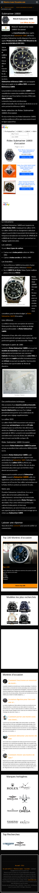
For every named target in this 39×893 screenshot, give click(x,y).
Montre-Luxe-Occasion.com (14, 2)
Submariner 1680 (20, 35)
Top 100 (6, 567)
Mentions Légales (18, 868)
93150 (29, 267)
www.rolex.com (32, 879)
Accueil (17, 865)
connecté (16, 526)
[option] (20, 565)
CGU (22, 865)
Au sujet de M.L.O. (8, 868)
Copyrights (27, 868)
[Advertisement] (19, 649)
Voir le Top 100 (20, 585)
